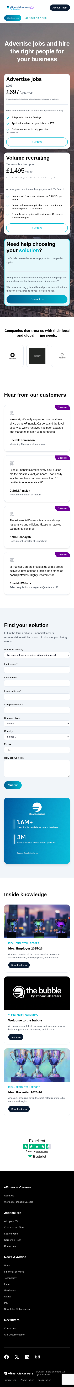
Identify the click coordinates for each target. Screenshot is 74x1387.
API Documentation (14, 1334)
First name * (10, 664)
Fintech (8, 1284)
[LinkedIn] (27, 1356)
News (7, 1265)
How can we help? (14, 757)
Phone (7, 744)
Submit (13, 785)
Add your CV (11, 1221)
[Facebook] (6, 1356)
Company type (12, 718)
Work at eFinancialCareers (18, 1201)
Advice (7, 1296)
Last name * (10, 677)
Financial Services (14, 1271)
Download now (19, 965)
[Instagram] (37, 1356)
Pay (6, 1302)
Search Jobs (11, 1233)
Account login (59, 7)
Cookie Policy (44, 1380)
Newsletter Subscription (17, 1309)
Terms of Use (10, 1380)
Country (8, 731)
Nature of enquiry (13, 649)
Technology (10, 1278)
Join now (16, 1037)
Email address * (12, 691)
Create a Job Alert (14, 1227)
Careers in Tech (12, 1239)
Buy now (37, 141)
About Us (9, 1195)
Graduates (10, 1290)
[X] (16, 1356)
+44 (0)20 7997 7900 (35, 18)
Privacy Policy (27, 1380)
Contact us (13, 18)
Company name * (13, 704)
